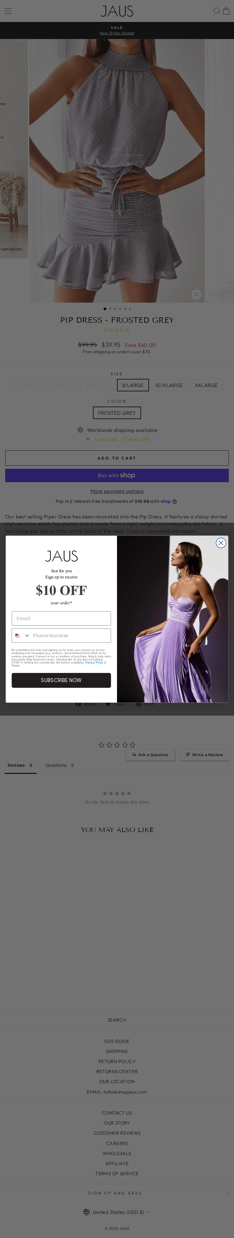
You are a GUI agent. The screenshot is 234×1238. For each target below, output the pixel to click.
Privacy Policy (94, 662)
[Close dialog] (221, 543)
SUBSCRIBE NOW (61, 680)
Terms (15, 665)
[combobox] (21, 635)
